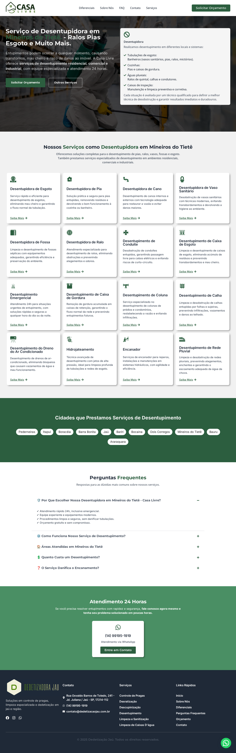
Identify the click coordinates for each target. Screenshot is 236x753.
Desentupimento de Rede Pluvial (200, 349)
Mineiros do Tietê (190, 432)
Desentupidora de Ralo (85, 242)
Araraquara (118, 441)
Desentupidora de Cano (142, 189)
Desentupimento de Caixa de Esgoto (200, 242)
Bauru (213, 432)
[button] (226, 743)
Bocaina (137, 432)
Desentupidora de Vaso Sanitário (198, 189)
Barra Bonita (87, 432)
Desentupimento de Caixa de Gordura (88, 296)
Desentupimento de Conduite (139, 242)
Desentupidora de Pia (84, 189)
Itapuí (47, 432)
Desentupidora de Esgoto (31, 189)
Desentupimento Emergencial (23, 296)
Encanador (131, 349)
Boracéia (65, 432)
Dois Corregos (160, 432)
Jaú (106, 432)
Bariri (120, 432)
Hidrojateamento (80, 349)
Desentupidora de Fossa (30, 242)
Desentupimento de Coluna (145, 295)
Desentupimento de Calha (200, 295)
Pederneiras (27, 432)
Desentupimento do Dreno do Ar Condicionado (31, 350)
